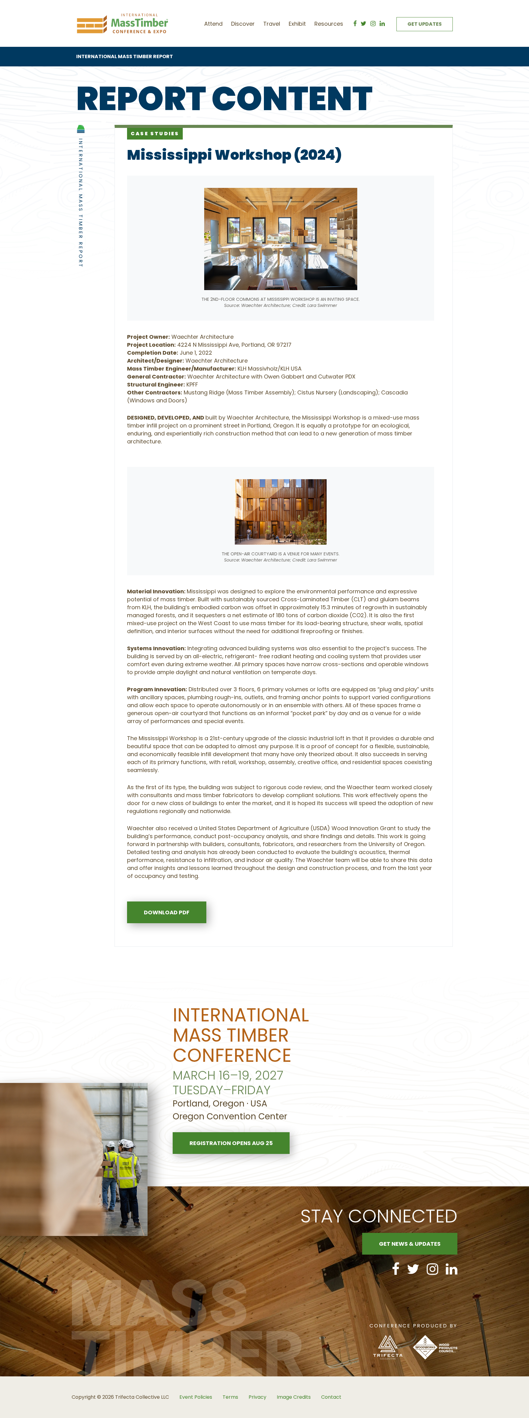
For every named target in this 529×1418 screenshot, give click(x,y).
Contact (331, 1397)
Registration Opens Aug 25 (231, 1143)
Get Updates (424, 24)
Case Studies (155, 133)
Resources (328, 24)
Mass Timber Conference (122, 23)
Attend (213, 24)
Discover (243, 24)
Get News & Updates (410, 1244)
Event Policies (195, 1397)
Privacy (257, 1397)
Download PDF (166, 912)
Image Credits (294, 1397)
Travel (271, 24)
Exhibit (297, 24)
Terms (230, 1397)
